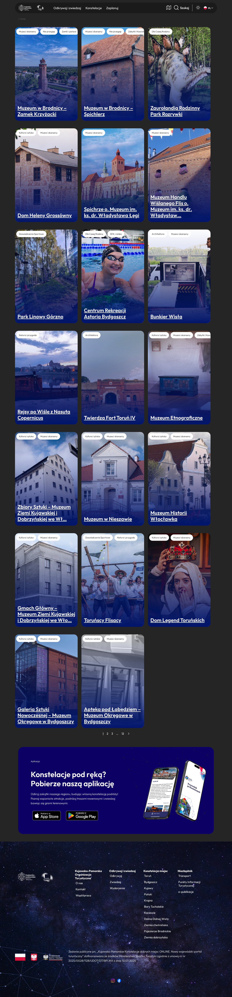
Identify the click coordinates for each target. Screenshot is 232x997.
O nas (79, 883)
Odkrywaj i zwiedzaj (122, 871)
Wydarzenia (117, 888)
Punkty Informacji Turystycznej (189, 883)
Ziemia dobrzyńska (156, 937)
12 (123, 733)
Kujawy (148, 888)
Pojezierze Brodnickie (157, 931)
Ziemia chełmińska (156, 925)
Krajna (148, 900)
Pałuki (148, 894)
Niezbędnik (185, 871)
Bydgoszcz (150, 882)
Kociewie (149, 913)
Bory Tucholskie (154, 906)
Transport (184, 876)
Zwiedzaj (115, 882)
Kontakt (81, 889)
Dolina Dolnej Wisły (156, 919)
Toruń (147, 876)
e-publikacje (186, 892)
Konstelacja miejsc (155, 871)
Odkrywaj (116, 876)
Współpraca (83, 895)
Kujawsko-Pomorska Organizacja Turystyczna (88, 874)
